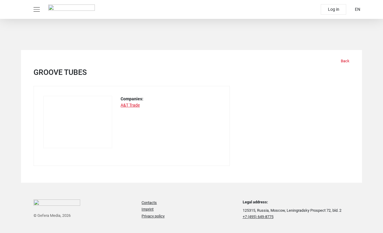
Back (344, 61)
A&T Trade (130, 105)
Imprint (147, 209)
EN (357, 9)
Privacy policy (153, 216)
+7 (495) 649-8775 (258, 216)
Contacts (149, 202)
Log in (333, 9)
